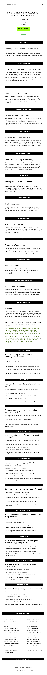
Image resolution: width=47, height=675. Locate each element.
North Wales (32, 336)
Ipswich (22, 341)
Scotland (17, 333)
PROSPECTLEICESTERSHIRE (10, 4)
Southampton (8, 339)
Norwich (36, 333)
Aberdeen (20, 339)
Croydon (34, 341)
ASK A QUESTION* (24, 380)
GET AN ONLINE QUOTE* (23, 613)
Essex (11, 341)
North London (35, 339)
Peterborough (16, 341)
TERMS (31, 670)
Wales (18, 330)
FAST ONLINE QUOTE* (24, 197)
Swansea (26, 338)
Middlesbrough (28, 341)
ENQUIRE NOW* (23, 175)
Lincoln (21, 335)
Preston (11, 338)
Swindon (21, 331)
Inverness (7, 331)
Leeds (25, 333)
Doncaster (10, 328)
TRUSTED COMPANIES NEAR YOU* (23, 431)
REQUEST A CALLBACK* (23, 42)
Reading (7, 341)
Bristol (22, 330)
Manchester (15, 339)
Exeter (37, 336)
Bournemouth (27, 331)
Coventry (11, 336)
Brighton (15, 338)
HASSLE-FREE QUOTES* (23, 63)
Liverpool (31, 338)
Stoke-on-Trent (27, 339)
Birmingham (8, 330)
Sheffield (31, 335)
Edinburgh (11, 335)
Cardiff (12, 331)
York (20, 336)
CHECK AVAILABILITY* (24, 350)
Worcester (26, 335)
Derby (35, 335)
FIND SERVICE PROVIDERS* (23, 153)
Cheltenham (8, 342)
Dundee (22, 333)
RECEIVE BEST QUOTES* (23, 259)
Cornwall (13, 342)
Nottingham (14, 330)
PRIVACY (26, 670)
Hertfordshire (24, 328)
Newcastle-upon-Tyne (33, 328)
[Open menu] (42, 4)
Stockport (27, 330)
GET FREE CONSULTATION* (23, 510)
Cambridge (30, 333)
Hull (20, 328)
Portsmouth (21, 338)
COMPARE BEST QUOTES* (23, 659)
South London (34, 331)
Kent (6, 328)
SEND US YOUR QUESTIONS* (24, 109)
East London (37, 338)
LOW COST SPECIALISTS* (24, 87)
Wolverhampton (25, 336)
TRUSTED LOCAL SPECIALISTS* (23, 280)
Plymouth (15, 328)
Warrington (11, 333)
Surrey (6, 338)
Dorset (36, 330)
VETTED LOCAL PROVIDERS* (23, 239)
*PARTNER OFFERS (18, 670)
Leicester (16, 331)
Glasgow (17, 335)
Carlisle (32, 330)
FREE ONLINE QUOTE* (24, 485)
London (16, 336)
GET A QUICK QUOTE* (24, 218)
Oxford (6, 333)
